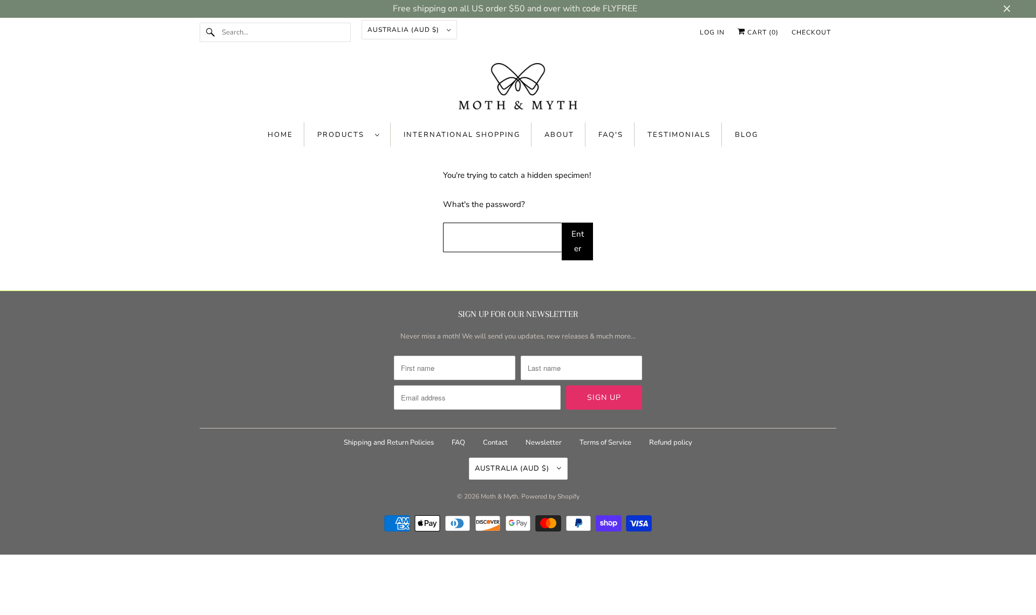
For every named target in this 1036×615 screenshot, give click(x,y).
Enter (577, 241)
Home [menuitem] (280, 135)
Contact (495, 442)
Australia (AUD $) (404, 29)
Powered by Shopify (550, 496)
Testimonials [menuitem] (679, 135)
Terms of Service (605, 442)
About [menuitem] (559, 135)
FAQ (458, 442)
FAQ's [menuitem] (610, 135)
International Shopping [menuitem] (462, 135)
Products (343, 135)
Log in (712, 32)
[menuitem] (348, 134)
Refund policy (670, 442)
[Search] (210, 32)
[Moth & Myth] (518, 87)
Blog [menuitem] (746, 135)
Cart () (762, 32)
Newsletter (544, 442)
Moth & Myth (499, 496)
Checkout (811, 32)
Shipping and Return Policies (389, 442)
